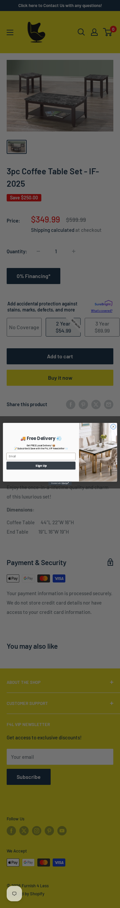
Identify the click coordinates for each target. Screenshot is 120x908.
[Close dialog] (113, 426)
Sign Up (41, 465)
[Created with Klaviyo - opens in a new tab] (60, 483)
